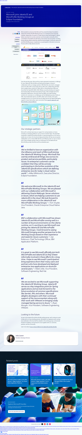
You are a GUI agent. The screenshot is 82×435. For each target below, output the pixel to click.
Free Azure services (56, 426)
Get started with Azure (9, 426)
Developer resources (35, 428)
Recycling (41, 434)
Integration (17, 41)
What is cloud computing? (71, 428)
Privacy (19, 434)
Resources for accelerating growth (9, 427)
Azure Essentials (35, 426)
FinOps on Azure (71, 426)
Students (41, 428)
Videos (66, 428)
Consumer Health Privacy (4, 434)
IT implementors (16, 51)
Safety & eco (37, 434)
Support (24, 427)
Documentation (27, 428)
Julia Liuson (9, 21)
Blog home (8, 7)
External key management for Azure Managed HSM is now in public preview (64, 381)
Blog (31, 428)
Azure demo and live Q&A (30, 427)
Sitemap (10, 434)
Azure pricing (50, 426)
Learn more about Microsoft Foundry (16, 411)
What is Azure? (2, 426)
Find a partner (22, 428)
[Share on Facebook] (15, 33)
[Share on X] (17, 33)
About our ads (46, 434)
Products (46, 426)
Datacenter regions (23, 426)
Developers (17, 49)
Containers (17, 39)
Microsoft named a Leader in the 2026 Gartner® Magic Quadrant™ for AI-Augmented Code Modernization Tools (40, 382)
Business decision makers (16, 47)
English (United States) (4, 431)
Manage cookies (24, 434)
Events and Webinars (46, 428)
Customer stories (41, 426)
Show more (16, 54)
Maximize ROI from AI (78, 426)
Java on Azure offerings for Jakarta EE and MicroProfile (43, 326)
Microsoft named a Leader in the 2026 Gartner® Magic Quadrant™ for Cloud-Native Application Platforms (17, 381)
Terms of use (29, 434)
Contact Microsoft (15, 434)
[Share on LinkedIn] (19, 33)
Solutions (1, 427)
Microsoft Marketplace (16, 428)
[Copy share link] (13, 33)
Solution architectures (19, 427)
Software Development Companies (6, 428)
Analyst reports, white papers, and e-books (57, 428)
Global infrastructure (16, 426)
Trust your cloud (30, 426)
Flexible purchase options (63, 426)
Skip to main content (3, 0)
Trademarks (33, 434)
